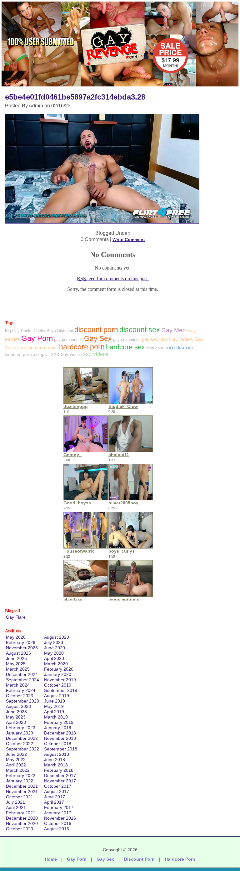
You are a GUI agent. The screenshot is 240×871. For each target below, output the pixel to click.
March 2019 (56, 716)
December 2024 (22, 674)
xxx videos (95, 354)
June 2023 (16, 711)
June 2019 (54, 701)
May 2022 (16, 759)
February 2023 (20, 727)
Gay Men (173, 330)
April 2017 (54, 802)
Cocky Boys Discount (53, 330)
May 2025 (16, 663)
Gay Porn (37, 338)
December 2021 (22, 786)
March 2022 (18, 770)
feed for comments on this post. (113, 278)
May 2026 (16, 637)
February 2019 (58, 722)
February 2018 (58, 770)
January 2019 (57, 727)
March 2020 (56, 663)
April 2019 (54, 711)
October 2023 (19, 695)
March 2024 (18, 685)
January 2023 (19, 732)
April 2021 (16, 807)
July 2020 (53, 642)
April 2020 (54, 658)
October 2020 (19, 828)
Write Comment (128, 239)
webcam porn (18, 354)
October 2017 (57, 786)
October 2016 (57, 823)
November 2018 (60, 738)
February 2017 (58, 807)
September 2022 (22, 748)
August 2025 (18, 653)
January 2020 (57, 674)
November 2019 (60, 679)
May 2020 (54, 653)
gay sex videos (127, 339)
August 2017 (56, 791)
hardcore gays (43, 347)
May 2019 (54, 706)
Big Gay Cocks (18, 330)
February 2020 (58, 669)
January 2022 (19, 780)
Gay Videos (181, 339)
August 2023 (18, 706)
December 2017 (60, 775)
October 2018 (57, 743)
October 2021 (19, 796)
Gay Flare (16, 617)
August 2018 (56, 754)
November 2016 (60, 818)
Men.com (154, 348)
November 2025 (22, 647)
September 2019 (60, 690)
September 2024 (22, 679)
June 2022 (16, 754)
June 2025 (16, 658)
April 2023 (16, 722)
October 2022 (19, 743)
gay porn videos (68, 339)
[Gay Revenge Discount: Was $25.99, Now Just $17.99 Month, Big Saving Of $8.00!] (120, 86)
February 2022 (20, 775)
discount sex (139, 330)
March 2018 (56, 764)
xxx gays (41, 354)
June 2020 (54, 647)
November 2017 (60, 780)
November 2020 (22, 823)
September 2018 (60, 748)
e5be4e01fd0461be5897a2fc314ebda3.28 (75, 97)
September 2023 (22, 701)
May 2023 (16, 716)
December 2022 (22, 738)
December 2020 (22, 818)
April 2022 (16, 764)
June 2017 (54, 796)
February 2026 (20, 642)
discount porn (96, 330)
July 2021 (15, 802)
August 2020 (56, 637)
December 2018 (60, 732)
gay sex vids (155, 339)
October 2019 (57, 685)
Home (51, 859)
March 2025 (18, 669)
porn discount (180, 347)
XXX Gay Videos (66, 354)
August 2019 (56, 695)
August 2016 (56, 828)
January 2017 (57, 812)
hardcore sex (125, 347)
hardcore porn (82, 347)
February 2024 (20, 690)
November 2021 (22, 791)
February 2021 (20, 812)
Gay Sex (98, 338)
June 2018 (54, 759)
